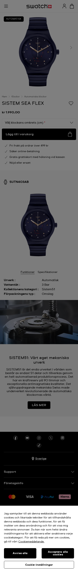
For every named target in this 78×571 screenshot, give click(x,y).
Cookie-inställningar (39, 565)
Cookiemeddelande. (31, 541)
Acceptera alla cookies (58, 553)
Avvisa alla (20, 553)
